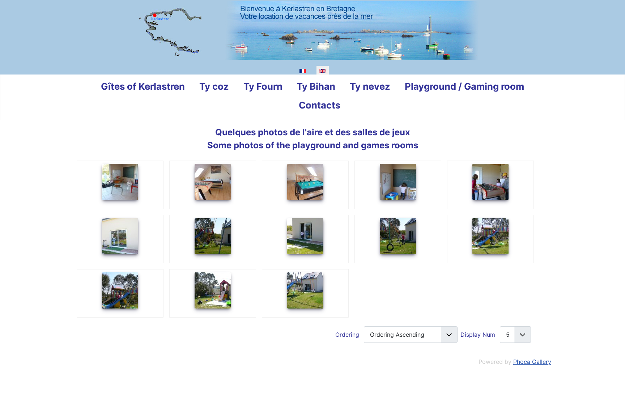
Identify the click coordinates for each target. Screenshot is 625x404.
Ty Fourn (262, 86)
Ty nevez (370, 86)
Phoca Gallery (532, 361)
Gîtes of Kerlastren (143, 86)
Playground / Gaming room (464, 86)
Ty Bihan (316, 86)
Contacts (319, 105)
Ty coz (214, 86)
